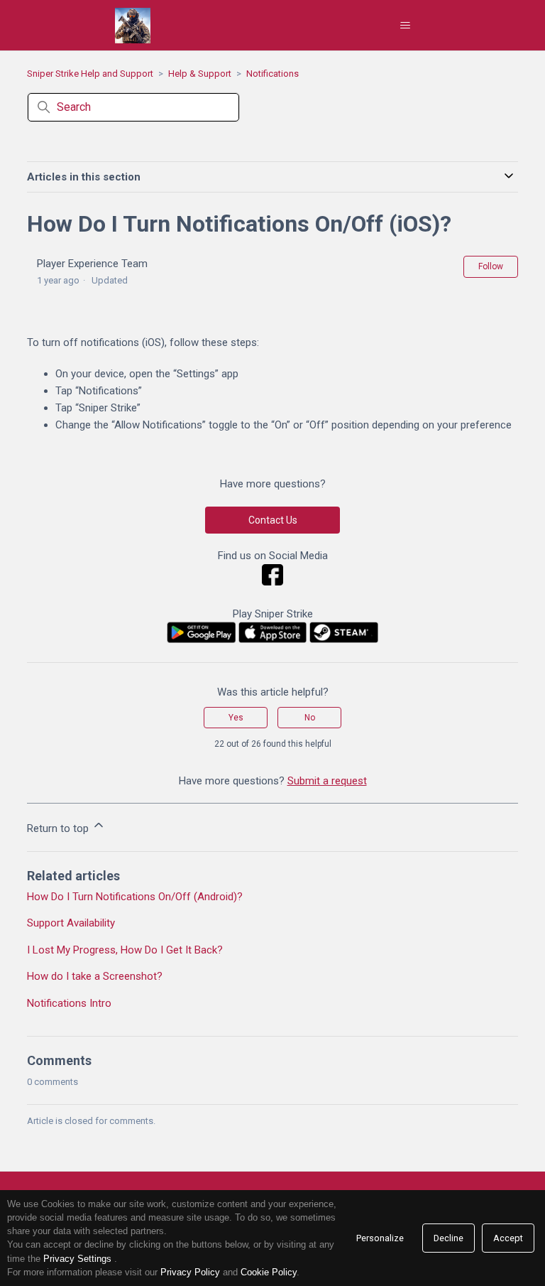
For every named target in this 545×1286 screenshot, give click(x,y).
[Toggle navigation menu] (405, 25)
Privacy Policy (190, 1272)
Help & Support (199, 73)
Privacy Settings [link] (77, 1258)
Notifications (272, 73)
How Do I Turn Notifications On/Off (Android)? (135, 896)
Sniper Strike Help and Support (90, 73)
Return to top (59, 828)
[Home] (132, 25)
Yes (236, 718)
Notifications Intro (69, 1003)
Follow (490, 266)
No (309, 718)
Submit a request (327, 780)
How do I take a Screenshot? (95, 976)
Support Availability (71, 923)
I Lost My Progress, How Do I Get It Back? (125, 950)
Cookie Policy (269, 1272)
